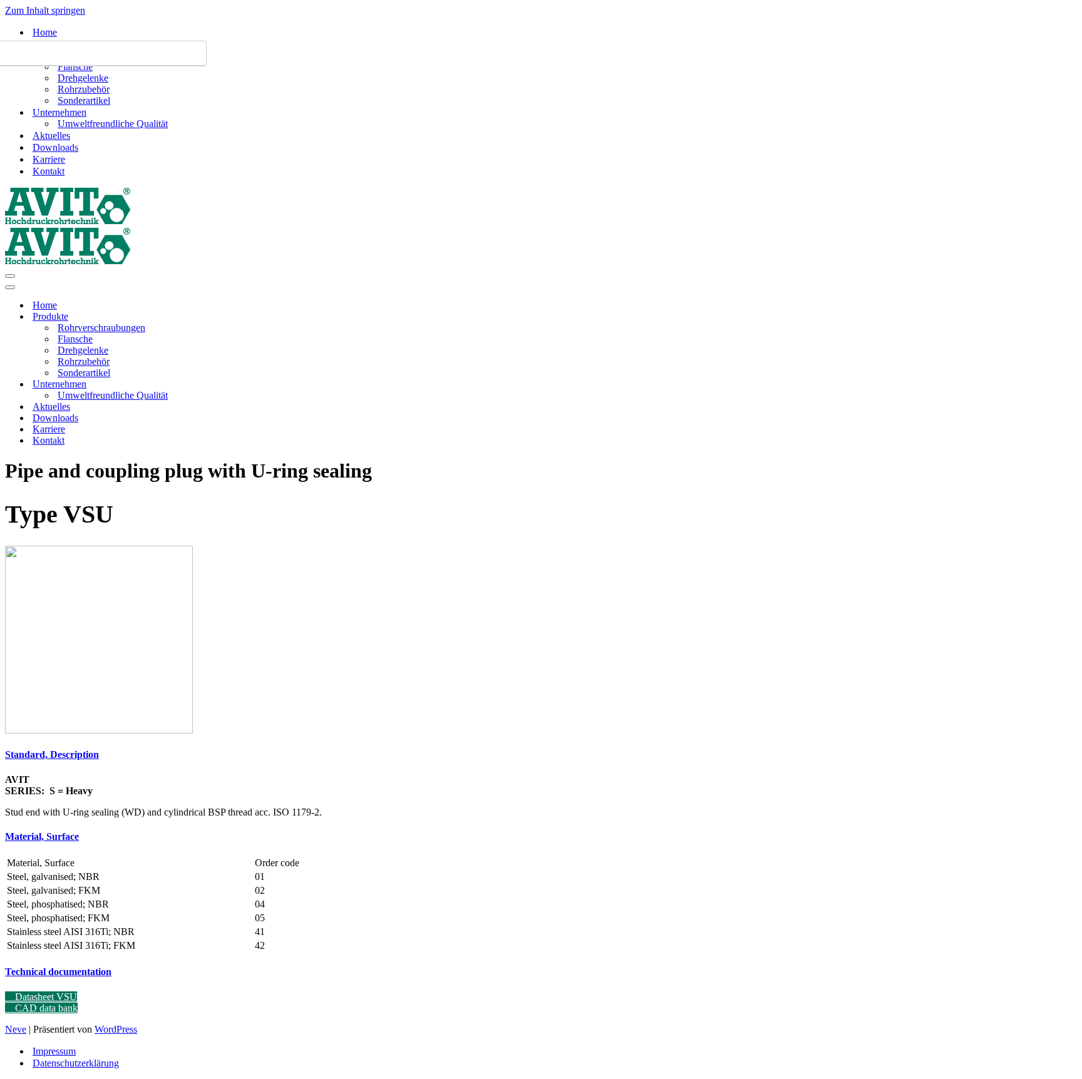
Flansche (75, 66)
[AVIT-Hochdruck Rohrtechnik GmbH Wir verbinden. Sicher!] (67, 221)
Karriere (49, 159)
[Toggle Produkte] (224, 317)
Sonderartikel (84, 100)
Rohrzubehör (84, 89)
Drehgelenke (83, 78)
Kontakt (48, 171)
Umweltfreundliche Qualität (113, 123)
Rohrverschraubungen (101, 327)
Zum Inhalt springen (45, 10)
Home (45, 32)
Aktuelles (51, 135)
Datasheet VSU (45, 996)
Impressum (54, 1051)
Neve (15, 1029)
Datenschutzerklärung (76, 1063)
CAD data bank (45, 1008)
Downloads (55, 147)
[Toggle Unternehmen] (224, 384)
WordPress (116, 1029)
